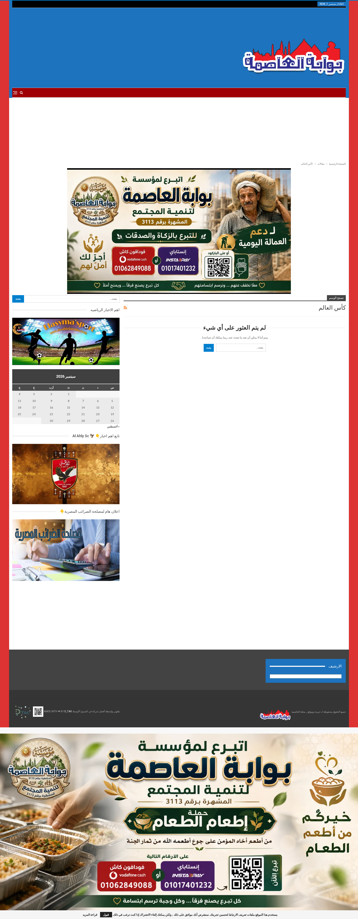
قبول (106, 914)
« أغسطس (113, 426)
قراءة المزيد (90, 914)
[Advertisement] (122, 48)
